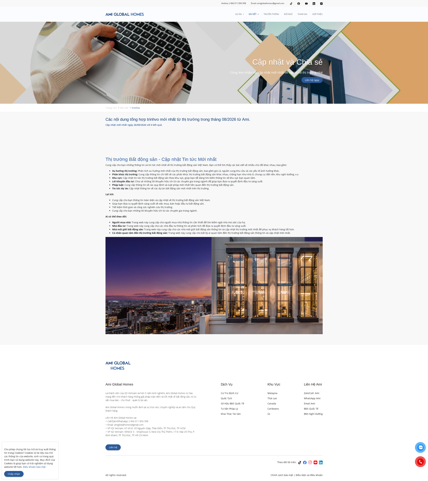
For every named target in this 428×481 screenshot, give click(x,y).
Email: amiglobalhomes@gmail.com (267, 3)
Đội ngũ (288, 14)
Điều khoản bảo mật (34, 466)
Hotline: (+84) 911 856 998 (233, 3)
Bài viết (252, 14)
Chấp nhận (14, 473)
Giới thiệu (317, 14)
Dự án (238, 14)
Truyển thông (271, 14)
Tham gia (302, 14)
